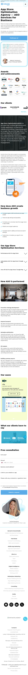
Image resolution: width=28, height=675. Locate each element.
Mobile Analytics (14, 568)
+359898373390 (14, 652)
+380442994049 (14, 645)
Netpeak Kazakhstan (14, 657)
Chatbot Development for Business (14, 533)
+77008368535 (14, 659)
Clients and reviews (14, 556)
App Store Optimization (14, 548)
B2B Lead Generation (14, 543)
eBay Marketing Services (14, 583)
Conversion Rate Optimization (14, 551)
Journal (14, 596)
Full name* (3, 454)
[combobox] (3, 462)
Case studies (14, 598)
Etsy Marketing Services (14, 580)
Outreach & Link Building (14, 541)
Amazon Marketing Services (14, 578)
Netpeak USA (14, 636)
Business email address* (7, 467)
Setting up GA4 (14, 573)
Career (14, 563)
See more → (24, 111)
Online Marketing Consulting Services (14, 588)
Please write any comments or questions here (13, 478)
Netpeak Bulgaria (14, 650)
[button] (25, 4)
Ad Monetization (14, 535)
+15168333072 (14, 638)
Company (14, 560)
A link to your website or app (9, 472)
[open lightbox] (14, 438)
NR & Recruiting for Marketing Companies (14, 590)
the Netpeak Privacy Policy (11, 487)
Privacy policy (14, 670)
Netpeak (14, 642)
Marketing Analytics (14, 570)
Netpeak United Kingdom (14, 630)
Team (14, 558)
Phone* (3, 460)
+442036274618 (14, 632)
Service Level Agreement (14, 668)
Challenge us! (14, 38)
